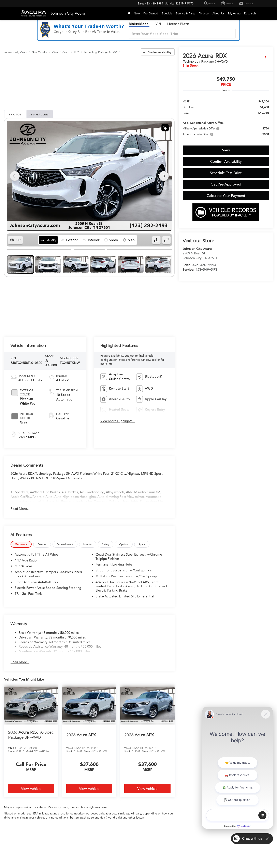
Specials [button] (167, 13)
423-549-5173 (206, 269)
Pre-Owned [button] (150, 13)
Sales (141, 3)
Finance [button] (204, 13)
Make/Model (139, 24)
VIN (158, 24)
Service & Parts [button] (185, 13)
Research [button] (250, 13)
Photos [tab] (15, 114)
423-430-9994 (204, 265)
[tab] (21, 544)
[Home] (129, 13)
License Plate (178, 24)
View (226, 150)
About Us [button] (218, 13)
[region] (226, 117)
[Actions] (265, 57)
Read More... (20, 509)
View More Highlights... (117, 421)
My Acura (234, 13)
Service (170, 3)
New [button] (137, 13)
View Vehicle (31, 788)
